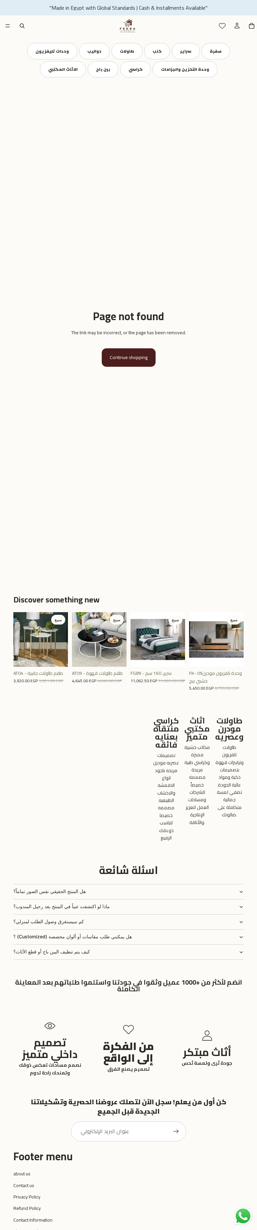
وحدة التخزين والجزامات (185, 69)
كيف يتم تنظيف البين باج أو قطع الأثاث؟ (51, 951)
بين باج (103, 69)
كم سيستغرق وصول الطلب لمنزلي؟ (48, 921)
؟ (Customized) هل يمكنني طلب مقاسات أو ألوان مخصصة (72, 936)
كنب (157, 51)
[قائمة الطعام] (7, 26)
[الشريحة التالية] (60, 639)
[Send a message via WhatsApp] (243, 1216)
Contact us (23, 1185)
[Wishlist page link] (222, 25)
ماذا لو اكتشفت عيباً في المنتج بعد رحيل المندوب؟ (61, 906)
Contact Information (33, 1220)
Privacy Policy (26, 1196)
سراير (185, 51)
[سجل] (176, 1131)
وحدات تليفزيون (52, 51)
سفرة (216, 51)
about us (21, 1173)
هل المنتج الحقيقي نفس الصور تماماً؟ (49, 891)
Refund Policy (27, 1208)
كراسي (135, 69)
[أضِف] (58, 657)
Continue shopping (129, 357)
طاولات (127, 51)
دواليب (94, 51)
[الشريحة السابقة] (20, 639)
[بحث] (22, 25)
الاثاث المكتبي (63, 69)
